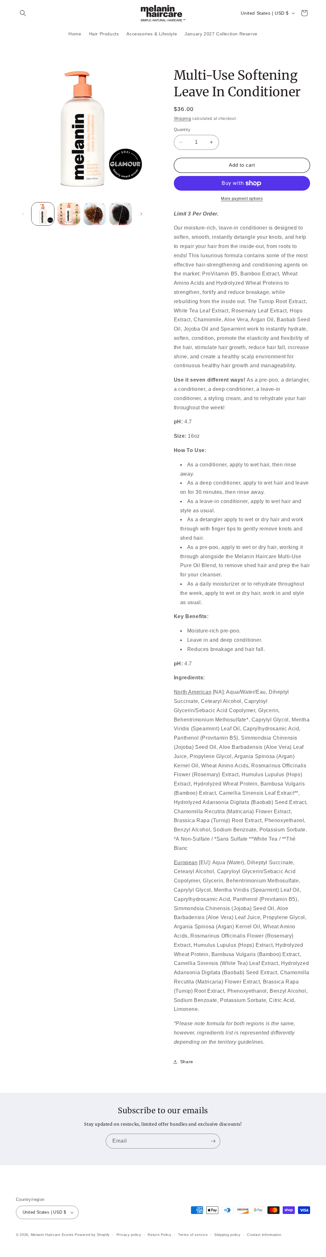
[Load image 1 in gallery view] (43, 213)
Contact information (264, 1235)
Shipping (182, 118)
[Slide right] (141, 214)
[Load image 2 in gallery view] (68, 213)
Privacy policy (129, 1235)
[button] (23, 13)
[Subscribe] (213, 1141)
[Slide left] (23, 214)
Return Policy (159, 1235)
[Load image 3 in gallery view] (94, 213)
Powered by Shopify (92, 1235)
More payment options (242, 198)
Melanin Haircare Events (52, 1235)
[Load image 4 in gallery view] (120, 213)
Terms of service (193, 1235)
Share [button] (186, 1061)
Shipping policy (227, 1235)
